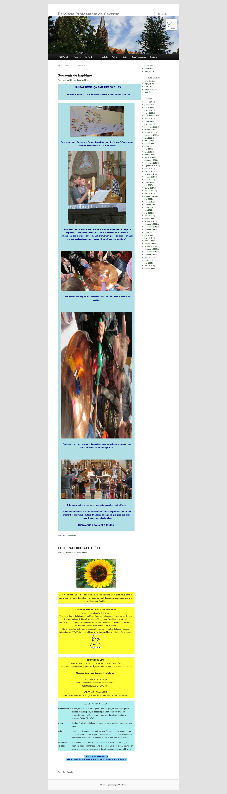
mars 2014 (149, 218)
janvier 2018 (149, 174)
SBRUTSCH (149, 84)
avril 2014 (148, 215)
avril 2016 (148, 193)
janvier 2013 (149, 246)
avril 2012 (148, 265)
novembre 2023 (151, 127)
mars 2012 (149, 268)
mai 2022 (148, 140)
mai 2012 (148, 263)
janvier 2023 (149, 132)
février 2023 (149, 129)
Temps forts (103, 57)
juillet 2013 (149, 232)
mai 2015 (148, 199)
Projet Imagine (150, 89)
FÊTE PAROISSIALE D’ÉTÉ (79, 547)
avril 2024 (148, 124)
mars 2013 (149, 240)
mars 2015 (149, 202)
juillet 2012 (149, 260)
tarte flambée (150, 81)
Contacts (153, 57)
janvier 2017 (149, 190)
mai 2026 (148, 107)
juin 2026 (148, 104)
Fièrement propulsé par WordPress (113, 785)
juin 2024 (148, 121)
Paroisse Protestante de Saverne (88, 14)
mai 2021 (148, 149)
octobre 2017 (150, 177)
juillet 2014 (149, 207)
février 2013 (149, 243)
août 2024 (148, 118)
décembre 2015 (151, 196)
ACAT (84, 619)
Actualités (77, 57)
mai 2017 (148, 185)
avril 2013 (148, 238)
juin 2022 (148, 138)
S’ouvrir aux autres (139, 57)
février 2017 (149, 188)
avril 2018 (148, 171)
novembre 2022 (151, 135)
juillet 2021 (149, 146)
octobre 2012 (150, 254)
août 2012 (148, 257)
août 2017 (148, 179)
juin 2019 (148, 152)
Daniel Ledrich (82, 80)
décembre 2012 (151, 249)
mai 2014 (148, 213)
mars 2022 (149, 143)
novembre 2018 (151, 163)
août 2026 (148, 102)
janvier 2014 (149, 221)
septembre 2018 (151, 165)
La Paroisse (89, 57)
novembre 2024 (151, 115)
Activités (115, 57)
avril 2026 (148, 110)
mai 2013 (148, 235)
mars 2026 (149, 113)
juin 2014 (148, 210)
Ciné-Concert (150, 92)
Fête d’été (148, 86)
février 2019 (149, 157)
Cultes (125, 57)
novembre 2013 (151, 226)
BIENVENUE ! (63, 57)
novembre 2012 (151, 251)
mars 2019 (149, 154)
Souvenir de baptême (75, 75)
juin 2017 (148, 182)
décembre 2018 (151, 160)
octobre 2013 (150, 229)
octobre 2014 (150, 204)
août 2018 (148, 168)
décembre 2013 (151, 224)
